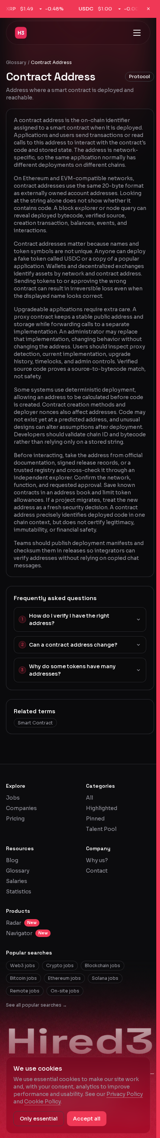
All (89, 797)
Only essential (39, 1118)
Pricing (15, 818)
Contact (97, 870)
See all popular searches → (36, 1005)
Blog (12, 860)
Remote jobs (24, 991)
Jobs (13, 797)
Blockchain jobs (102, 965)
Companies (21, 808)
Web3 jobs (22, 965)
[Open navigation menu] (136, 32)
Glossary (16, 62)
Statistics (18, 891)
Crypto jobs (60, 965)
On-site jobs (65, 991)
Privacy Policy (124, 1094)
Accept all (86, 1118)
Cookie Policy (42, 1101)
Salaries (16, 881)
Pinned (95, 818)
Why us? (97, 860)
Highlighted (101, 808)
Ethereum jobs (64, 978)
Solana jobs (105, 978)
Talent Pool (101, 829)
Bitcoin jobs (23, 978)
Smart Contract (35, 723)
